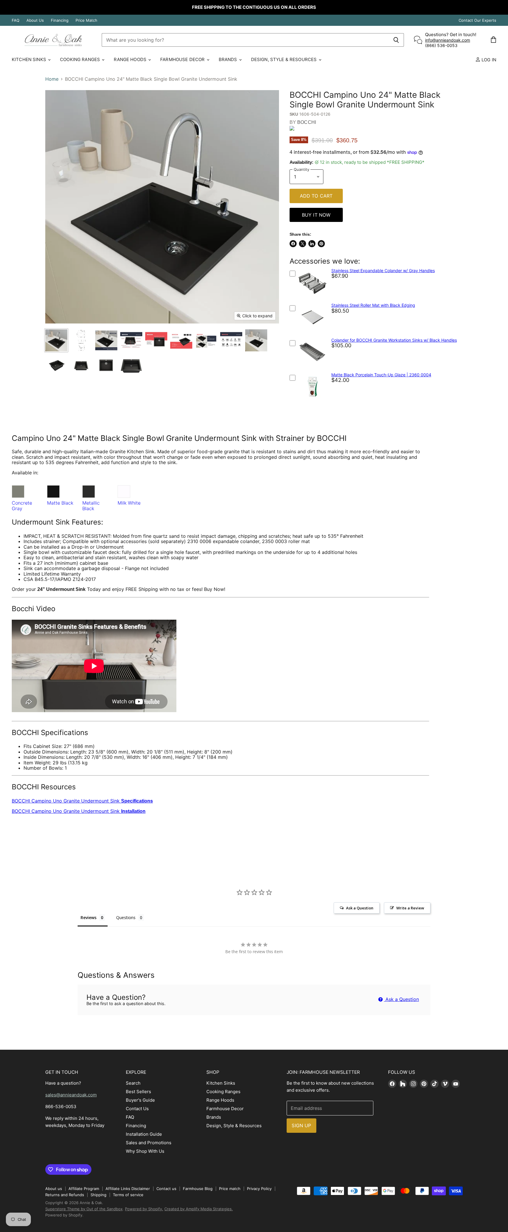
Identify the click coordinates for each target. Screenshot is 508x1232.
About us (53, 1188)
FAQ (15, 20)
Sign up (301, 1125)
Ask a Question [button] (359, 908)
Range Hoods (131, 59)
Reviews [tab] (88, 917)
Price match (229, 1188)
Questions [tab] (126, 917)
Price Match (86, 20)
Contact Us (137, 1108)
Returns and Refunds (64, 1194)
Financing (59, 20)
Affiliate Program (83, 1188)
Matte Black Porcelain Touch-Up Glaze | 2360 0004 (381, 374)
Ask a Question (401, 999)
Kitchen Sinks (29, 59)
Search (133, 1083)
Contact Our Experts (477, 20)
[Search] (396, 40)
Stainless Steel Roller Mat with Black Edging (373, 305)
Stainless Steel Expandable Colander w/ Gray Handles (383, 270)
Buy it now (316, 215)
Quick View (312, 298)
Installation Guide (144, 1134)
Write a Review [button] (410, 908)
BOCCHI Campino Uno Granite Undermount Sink (82, 801)
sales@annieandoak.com (71, 1095)
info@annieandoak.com (447, 40)
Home (52, 79)
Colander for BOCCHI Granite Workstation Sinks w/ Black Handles (394, 340)
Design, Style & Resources (284, 59)
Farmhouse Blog (198, 1188)
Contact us (166, 1188)
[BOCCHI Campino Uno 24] (56, 340)
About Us (35, 20)
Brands (228, 59)
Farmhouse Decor (183, 59)
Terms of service (128, 1194)
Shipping (98, 1194)
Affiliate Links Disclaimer (128, 1188)
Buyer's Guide (140, 1100)
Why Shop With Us (145, 1151)
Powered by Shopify (63, 1215)
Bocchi (306, 122)
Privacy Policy (259, 1188)
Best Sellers (138, 1091)
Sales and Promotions (148, 1142)
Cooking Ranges (80, 59)
